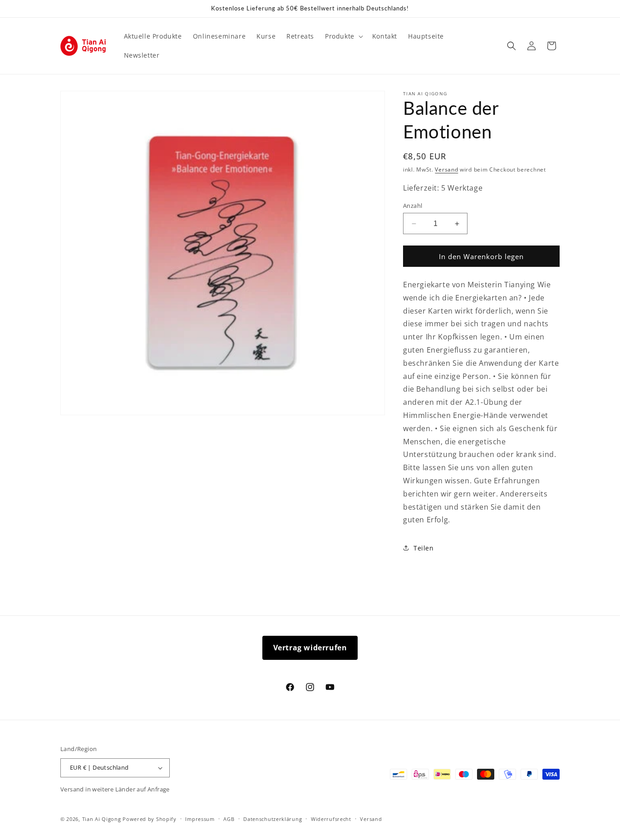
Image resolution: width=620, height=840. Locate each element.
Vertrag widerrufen (310, 648)
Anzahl (412, 205)
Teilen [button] (423, 548)
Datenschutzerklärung (272, 818)
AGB (228, 818)
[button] (343, 36)
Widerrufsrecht (331, 818)
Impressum (199, 818)
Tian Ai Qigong (101, 818)
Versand (446, 169)
